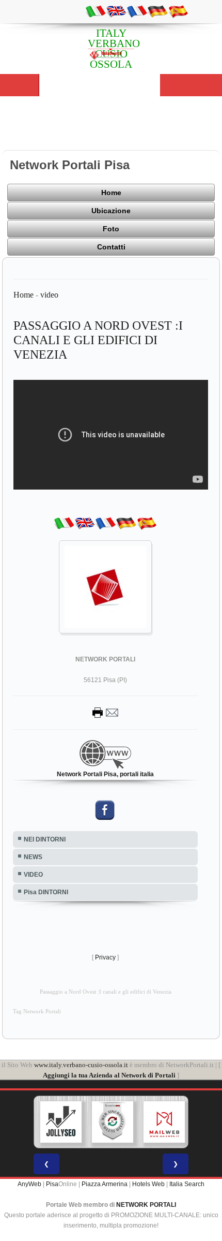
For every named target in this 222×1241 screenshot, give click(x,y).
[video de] (157, 11)
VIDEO (33, 874)
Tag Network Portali (37, 1011)
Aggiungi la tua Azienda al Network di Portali (109, 1075)
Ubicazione (111, 210)
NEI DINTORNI (45, 839)
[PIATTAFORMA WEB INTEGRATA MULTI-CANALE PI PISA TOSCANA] (112, 1122)
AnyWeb (29, 1184)
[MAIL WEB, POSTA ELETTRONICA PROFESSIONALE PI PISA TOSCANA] (164, 1122)
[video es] (178, 11)
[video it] (95, 11)
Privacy (105, 957)
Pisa (52, 1184)
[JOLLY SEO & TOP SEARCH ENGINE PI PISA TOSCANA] (61, 1122)
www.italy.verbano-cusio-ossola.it (81, 1065)
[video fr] (136, 11)
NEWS (33, 857)
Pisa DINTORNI (46, 892)
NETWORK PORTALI (146, 1204)
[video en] (116, 11)
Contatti (111, 247)
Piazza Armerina (105, 1184)
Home (111, 192)
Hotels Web (148, 1184)
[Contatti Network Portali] (105, 712)
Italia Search (186, 1184)
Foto (111, 229)
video (49, 294)
